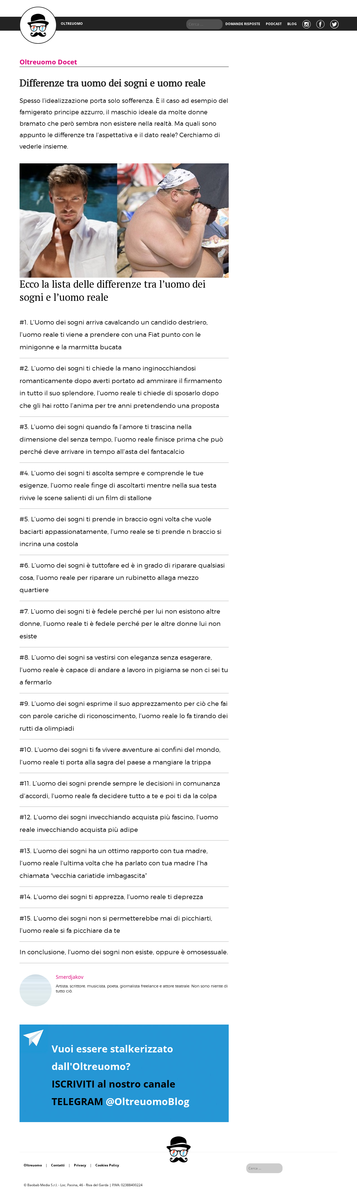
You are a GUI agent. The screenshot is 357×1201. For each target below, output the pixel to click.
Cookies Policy (107, 1165)
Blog (292, 23)
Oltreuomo (33, 1165)
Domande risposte (242, 23)
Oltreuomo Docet (48, 61)
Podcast (274, 23)
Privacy (80, 1165)
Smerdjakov (69, 977)
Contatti (58, 1165)
